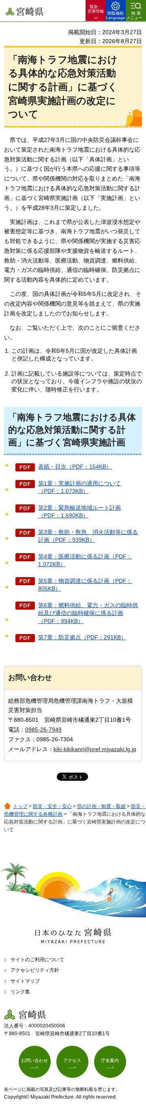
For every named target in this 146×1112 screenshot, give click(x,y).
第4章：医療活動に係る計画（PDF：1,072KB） (85, 560)
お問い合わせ (34, 1060)
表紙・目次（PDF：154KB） (75, 466)
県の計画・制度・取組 (101, 806)
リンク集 (20, 992)
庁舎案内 (110, 1060)
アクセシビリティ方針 (35, 970)
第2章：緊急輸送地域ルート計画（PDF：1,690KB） (79, 511)
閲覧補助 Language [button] (115, 15)
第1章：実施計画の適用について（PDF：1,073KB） (79, 487)
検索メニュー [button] (134, 15)
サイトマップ (25, 981)
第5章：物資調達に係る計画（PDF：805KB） (85, 585)
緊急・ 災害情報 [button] (96, 8)
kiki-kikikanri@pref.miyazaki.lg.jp (95, 749)
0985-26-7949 (43, 729)
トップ (20, 806)
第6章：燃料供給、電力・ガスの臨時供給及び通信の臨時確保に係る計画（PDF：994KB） (88, 613)
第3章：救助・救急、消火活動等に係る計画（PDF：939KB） (88, 536)
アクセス (72, 1060)
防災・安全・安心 (52, 806)
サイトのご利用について (37, 959)
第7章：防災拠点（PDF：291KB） (82, 637)
